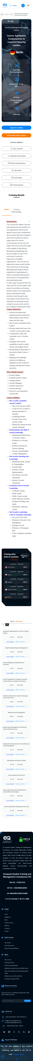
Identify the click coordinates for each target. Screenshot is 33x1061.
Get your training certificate (11, 948)
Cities (6, 14)
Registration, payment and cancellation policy (16, 968)
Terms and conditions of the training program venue (16, 972)
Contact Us (7, 928)
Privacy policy (18, 1054)
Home (15, 6)
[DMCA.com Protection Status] (25, 839)
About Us (6, 925)
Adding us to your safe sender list (13, 976)
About (6, 209)
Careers (6, 931)
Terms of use (7, 960)
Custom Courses (8, 923)
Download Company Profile (11, 979)
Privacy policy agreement (11, 965)
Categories (7, 917)
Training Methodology (16, 210)
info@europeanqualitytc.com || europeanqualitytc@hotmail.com (13, 1021)
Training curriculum (9, 962)
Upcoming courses (9, 945)
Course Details (10, 642)
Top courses (7, 943)
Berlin (11, 14)
